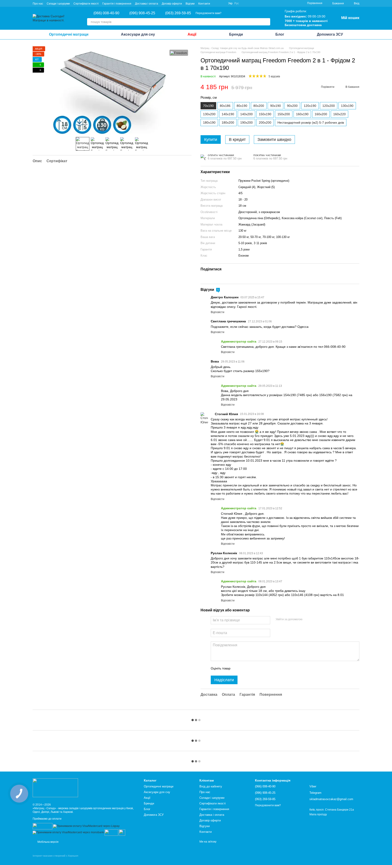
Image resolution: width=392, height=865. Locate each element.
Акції (192, 34)
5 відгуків (274, 76)
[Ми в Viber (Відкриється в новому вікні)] (216, 3)
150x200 (283, 114)
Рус (236, 3)
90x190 (275, 106)
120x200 (328, 106)
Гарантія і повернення (116, 3)
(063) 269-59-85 (178, 13)
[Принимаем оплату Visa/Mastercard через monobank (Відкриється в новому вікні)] (68, 832)
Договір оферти (172, 3)
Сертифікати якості (86, 3)
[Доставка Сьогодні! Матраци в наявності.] (55, 787)
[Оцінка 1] (238, 668)
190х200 (246, 122)
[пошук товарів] (266, 21)
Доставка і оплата (146, 3)
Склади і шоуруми (58, 3)
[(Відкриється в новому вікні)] (111, 832)
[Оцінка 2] (245, 668)
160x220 (339, 114)
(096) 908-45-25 (142, 13)
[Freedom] (178, 53)
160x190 (302, 114)
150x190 (265, 114)
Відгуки (190, 3)
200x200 (265, 122)
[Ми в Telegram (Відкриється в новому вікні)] (222, 3)
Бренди (236, 34)
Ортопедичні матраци (68, 34)
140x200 (246, 114)
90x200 (292, 106)
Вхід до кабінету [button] (210, 786)
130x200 (209, 114)
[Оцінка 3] (252, 668)
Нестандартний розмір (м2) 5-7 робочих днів (310, 122)
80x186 (225, 106)
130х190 (347, 106)
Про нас (38, 3)
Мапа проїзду (318, 814)
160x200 (321, 114)
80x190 (242, 106)
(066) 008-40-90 (106, 13)
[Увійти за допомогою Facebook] (307, 619)
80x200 (258, 106)
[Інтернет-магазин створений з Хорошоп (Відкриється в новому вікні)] (55, 859)
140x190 (228, 114)
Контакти (204, 3)
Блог (279, 34)
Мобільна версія (48, 841)
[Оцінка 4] (259, 668)
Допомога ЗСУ (330, 34)
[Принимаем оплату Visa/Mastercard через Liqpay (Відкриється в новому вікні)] (86, 826)
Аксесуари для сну (138, 34)
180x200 (228, 122)
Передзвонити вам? (208, 13)
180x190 (209, 122)
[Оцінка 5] (267, 668)
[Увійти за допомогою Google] (314, 619)
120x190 (310, 106)
